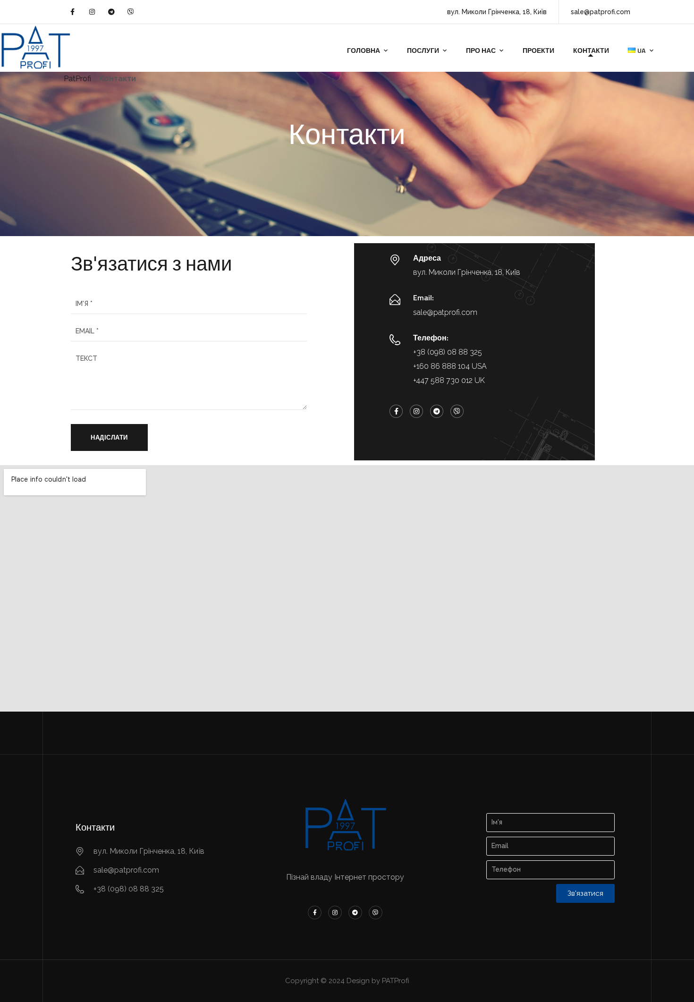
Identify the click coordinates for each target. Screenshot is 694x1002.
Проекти (538, 50)
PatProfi (77, 78)
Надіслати (109, 437)
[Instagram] (91, 11)
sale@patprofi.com (445, 312)
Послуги (423, 50)
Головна (363, 50)
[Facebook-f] (72, 11)
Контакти (591, 50)
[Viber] (130, 11)
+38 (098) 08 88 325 (447, 352)
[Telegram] (111, 11)
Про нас (481, 50)
